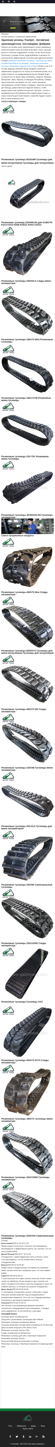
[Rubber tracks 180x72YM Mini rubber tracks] (27, 369)
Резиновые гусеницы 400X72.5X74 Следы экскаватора (25, 1061)
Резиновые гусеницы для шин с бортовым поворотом (23, 1336)
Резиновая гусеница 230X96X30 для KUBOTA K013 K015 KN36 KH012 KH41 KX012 (26, 223)
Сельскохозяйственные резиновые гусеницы (20, 1341)
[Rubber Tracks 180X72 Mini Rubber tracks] (27, 311)
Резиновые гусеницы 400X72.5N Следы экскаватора (23, 710)
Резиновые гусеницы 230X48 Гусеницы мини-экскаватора (27, 768)
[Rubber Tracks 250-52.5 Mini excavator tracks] (27, 797)
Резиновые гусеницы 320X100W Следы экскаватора (23, 944)
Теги (10, 1426)
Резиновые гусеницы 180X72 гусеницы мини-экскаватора (27, 1119)
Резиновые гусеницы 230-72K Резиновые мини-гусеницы (25, 457)
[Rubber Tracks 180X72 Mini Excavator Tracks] (27, 1090)
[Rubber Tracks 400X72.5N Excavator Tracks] (27, 680)
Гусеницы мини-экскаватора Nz (14, 1317)
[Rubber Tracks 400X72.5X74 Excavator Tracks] (27, 1031)
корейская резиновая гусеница (21, 61)
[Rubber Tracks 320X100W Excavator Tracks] (27, 914)
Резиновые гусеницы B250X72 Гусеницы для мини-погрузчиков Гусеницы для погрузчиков (27, 651)
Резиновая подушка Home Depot (23, 66)
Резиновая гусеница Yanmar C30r (15, 1330)
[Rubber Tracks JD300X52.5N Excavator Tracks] (27, 486)
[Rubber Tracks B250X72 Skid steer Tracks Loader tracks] (27, 622)
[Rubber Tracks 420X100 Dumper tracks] (27, 1207)
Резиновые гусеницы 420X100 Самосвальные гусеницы (27, 1236)
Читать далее (7, 166)
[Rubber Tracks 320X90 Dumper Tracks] (27, 856)
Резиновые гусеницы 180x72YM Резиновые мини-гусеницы (26, 399)
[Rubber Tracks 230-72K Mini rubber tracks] (27, 428)
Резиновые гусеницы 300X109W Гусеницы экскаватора (25, 1178)
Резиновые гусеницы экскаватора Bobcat (18, 1322)
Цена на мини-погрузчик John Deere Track (19, 1328)
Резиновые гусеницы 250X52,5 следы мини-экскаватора (26, 282)
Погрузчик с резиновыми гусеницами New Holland (22, 1319)
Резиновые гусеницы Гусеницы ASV (22, 1001)
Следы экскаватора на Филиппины (15, 1333)
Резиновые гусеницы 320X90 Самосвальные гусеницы (26, 885)
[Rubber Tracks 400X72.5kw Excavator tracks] (27, 563)
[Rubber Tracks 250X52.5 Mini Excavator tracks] (27, 252)
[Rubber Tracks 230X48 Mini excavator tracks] (27, 739)
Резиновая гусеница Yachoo (13, 1338)
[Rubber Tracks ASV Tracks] (27, 973)
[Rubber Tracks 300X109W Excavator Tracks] (27, 1148)
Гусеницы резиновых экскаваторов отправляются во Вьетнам (27, 1325)
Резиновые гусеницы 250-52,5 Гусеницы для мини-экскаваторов (26, 827)
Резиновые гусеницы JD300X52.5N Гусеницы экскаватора (27, 516)
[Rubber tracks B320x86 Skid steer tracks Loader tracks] (27, 129)
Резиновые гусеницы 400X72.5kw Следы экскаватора (24, 593)
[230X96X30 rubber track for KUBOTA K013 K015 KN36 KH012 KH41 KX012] (27, 194)
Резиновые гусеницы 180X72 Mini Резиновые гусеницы (27, 340)
